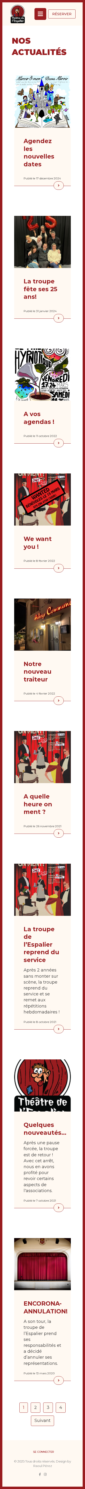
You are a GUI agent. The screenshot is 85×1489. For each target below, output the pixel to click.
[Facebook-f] (39, 1474)
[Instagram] (45, 1474)
